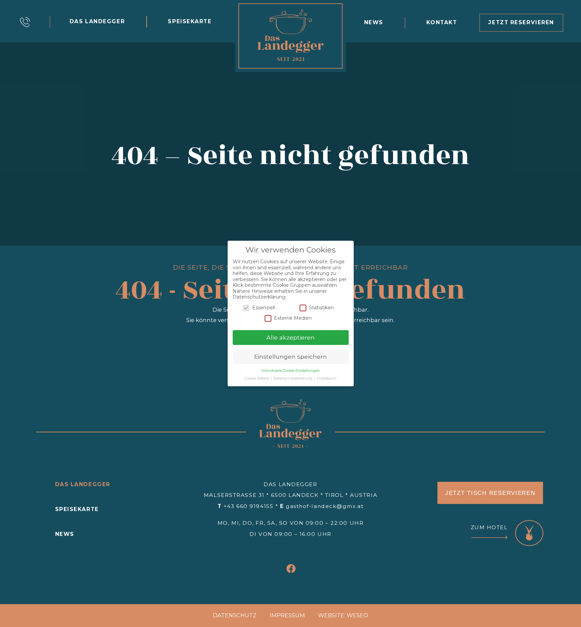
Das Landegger (82, 484)
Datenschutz (235, 615)
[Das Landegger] (290, 36)
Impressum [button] (327, 378)
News (64, 534)
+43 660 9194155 (248, 506)
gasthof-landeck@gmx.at (324, 506)
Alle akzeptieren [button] (290, 337)
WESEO (357, 615)
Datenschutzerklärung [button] (293, 378)
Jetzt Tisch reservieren (490, 492)
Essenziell (263, 308)
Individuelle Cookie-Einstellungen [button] (290, 370)
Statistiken (321, 308)
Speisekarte (77, 509)
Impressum (287, 615)
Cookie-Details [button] (257, 378)
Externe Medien (293, 318)
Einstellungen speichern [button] (290, 356)
